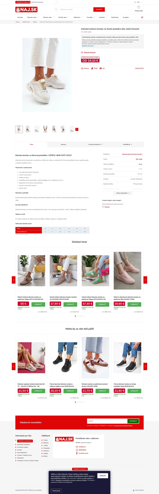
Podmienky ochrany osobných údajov (28, 460)
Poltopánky (46, 448)
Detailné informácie (87, 45)
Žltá (137, 159)
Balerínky (46, 443)
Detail (38, 304)
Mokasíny (46, 451)
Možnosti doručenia (90, 52)
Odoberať (133, 421)
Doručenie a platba (22, 447)
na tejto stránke (87, 478)
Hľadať (99, 9)
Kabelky (45, 453)
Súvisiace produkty (95, 144)
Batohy (45, 456)
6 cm (140, 164)
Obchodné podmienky (37, 2)
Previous (13, 280)
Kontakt (19, 450)
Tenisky (107, 207)
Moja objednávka (22, 452)
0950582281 (82, 450)
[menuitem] (20, 17)
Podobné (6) (126, 144)
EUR (138, 2)
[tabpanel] (31, 280)
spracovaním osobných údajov (123, 426)
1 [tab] (75, 316)
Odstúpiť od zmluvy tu (23, 2)
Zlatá (140, 159)
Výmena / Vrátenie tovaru (24, 455)
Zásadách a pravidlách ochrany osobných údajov (71, 480)
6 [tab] (83, 316)
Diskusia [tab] (63, 144)
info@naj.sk (82, 447)
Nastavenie (56, 491)
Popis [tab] (31, 144)
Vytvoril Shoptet (139, 490)
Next (145, 280)
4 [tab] (80, 316)
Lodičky (45, 445)
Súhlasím (103, 476)
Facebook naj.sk (83, 453)
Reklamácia (20, 458)
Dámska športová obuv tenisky (132, 154)
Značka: (139, 68)
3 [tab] (78, 316)
